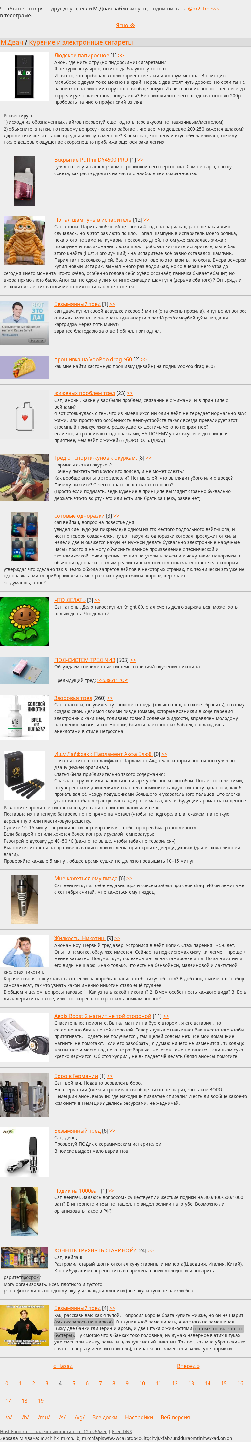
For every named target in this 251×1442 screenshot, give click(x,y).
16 (240, 1383)
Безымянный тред (77, 304)
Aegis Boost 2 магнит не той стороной (102, 1016)
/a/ (8, 1417)
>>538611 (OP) (112, 680)
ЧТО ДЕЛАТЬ (70, 600)
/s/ (62, 1417)
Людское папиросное (81, 55)
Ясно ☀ (125, 25)
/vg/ (80, 1417)
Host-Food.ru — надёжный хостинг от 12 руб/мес (53, 1431)
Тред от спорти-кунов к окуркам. (95, 457)
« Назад (63, 1366)
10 (142, 1383)
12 (175, 1383)
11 (158, 1383)
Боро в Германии (76, 1076)
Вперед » (188, 1366)
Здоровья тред (73, 698)
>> (121, 55)
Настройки (139, 1417)
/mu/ (44, 1417)
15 (224, 1383)
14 (207, 1383)
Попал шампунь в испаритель (93, 219)
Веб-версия (175, 1417)
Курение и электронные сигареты (81, 42)
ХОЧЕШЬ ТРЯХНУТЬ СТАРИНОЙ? (95, 1250)
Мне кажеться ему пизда (86, 878)
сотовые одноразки (79, 515)
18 (24, 1400)
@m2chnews (203, 8)
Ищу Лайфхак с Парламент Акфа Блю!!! (103, 754)
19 (41, 1400)
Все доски (104, 1417)
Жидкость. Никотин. (80, 938)
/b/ (25, 1417)
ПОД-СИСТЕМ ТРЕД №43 (84, 660)
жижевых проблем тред (84, 393)
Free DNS (122, 1431)
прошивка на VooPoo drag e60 (93, 359)
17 (8, 1400)
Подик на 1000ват (76, 1190)
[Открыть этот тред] (125, 99)
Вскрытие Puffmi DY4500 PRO (91, 159)
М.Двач (12, 42)
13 (191, 1383)
